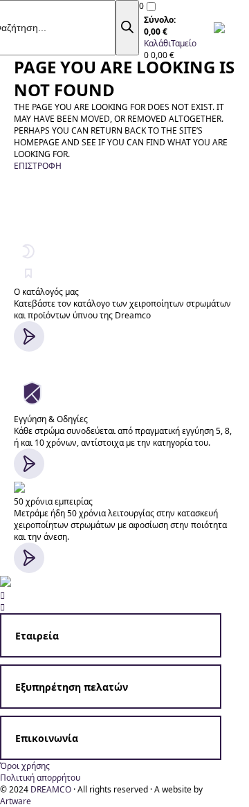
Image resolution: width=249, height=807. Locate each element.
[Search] (127, 27)
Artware (15, 801)
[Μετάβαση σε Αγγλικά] (222, 27)
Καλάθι (157, 43)
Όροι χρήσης (25, 766)
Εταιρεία (37, 635)
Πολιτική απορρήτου (40, 777)
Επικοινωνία (46, 738)
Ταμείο (183, 43)
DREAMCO (50, 789)
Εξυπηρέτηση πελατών (71, 686)
